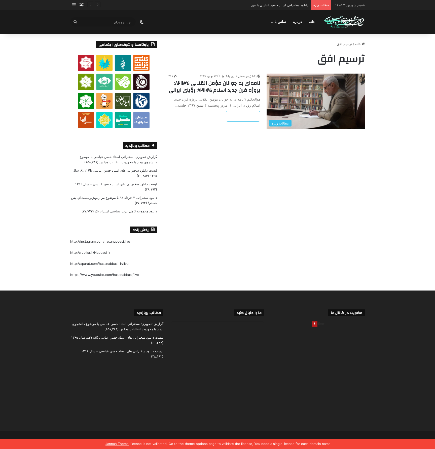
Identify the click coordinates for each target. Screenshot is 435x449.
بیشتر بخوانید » (243, 116)
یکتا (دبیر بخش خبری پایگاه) (239, 76)
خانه (312, 22)
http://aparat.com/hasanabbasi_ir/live (99, 264)
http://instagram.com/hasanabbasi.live (100, 241)
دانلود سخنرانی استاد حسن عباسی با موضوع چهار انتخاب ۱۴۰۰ (264, 5)
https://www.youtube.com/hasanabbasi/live (104, 275)
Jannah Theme (117, 444)
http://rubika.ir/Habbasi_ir (90, 252)
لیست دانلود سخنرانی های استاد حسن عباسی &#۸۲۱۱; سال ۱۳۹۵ (117, 337)
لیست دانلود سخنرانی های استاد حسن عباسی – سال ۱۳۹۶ (116, 184)
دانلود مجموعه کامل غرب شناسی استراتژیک (126, 211)
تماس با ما (278, 22)
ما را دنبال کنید (249, 312)
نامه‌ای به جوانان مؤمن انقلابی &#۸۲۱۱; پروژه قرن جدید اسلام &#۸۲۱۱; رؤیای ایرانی (214, 86)
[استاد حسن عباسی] (344, 22)
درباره (297, 22)
